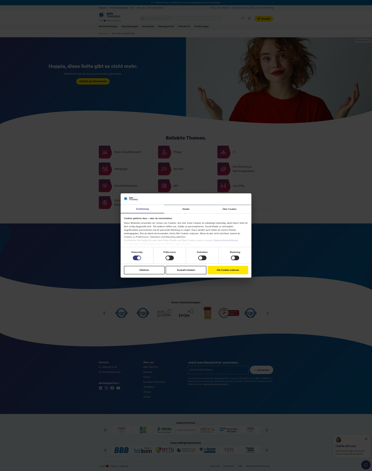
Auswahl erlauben (186, 270)
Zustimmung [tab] (142, 209)
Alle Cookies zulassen (228, 270)
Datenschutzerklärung (226, 240)
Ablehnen (144, 270)
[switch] (170, 258)
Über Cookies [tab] (230, 209)
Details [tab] (186, 209)
